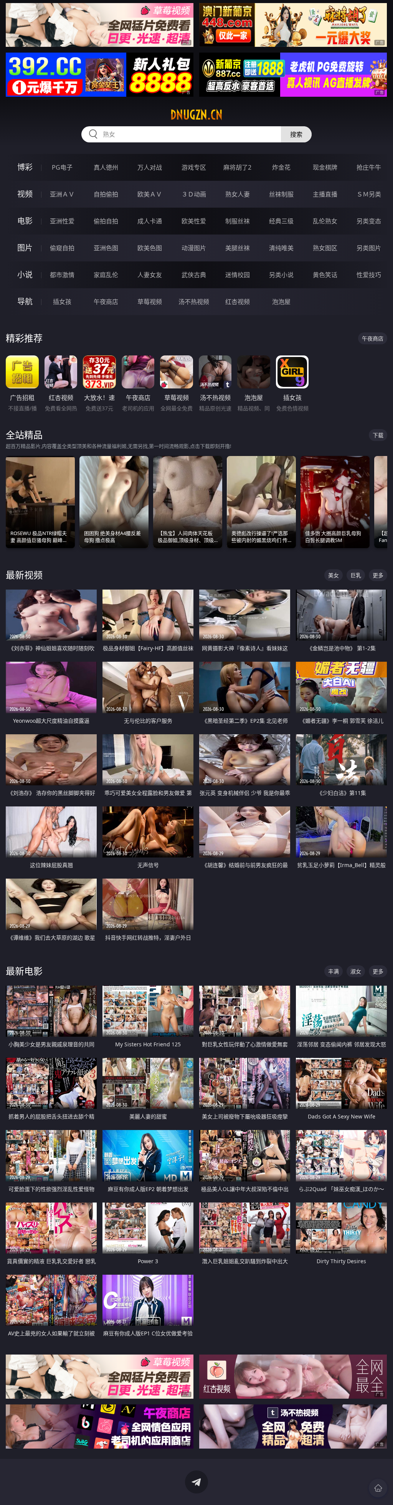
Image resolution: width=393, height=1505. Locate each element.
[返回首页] (378, 1488)
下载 (378, 435)
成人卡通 (149, 221)
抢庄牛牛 (369, 167)
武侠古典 (194, 275)
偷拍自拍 (106, 221)
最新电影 (24, 971)
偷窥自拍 (62, 248)
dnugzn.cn (196, 114)
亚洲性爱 (62, 221)
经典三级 (281, 221)
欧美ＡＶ (149, 194)
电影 (25, 221)
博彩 (25, 167)
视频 (25, 194)
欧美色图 (149, 248)
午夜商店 (106, 301)
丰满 (333, 971)
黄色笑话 (325, 275)
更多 (378, 575)
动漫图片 (194, 248)
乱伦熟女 (325, 221)
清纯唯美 (281, 248)
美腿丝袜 (237, 248)
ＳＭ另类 (369, 194)
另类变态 (369, 221)
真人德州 (106, 167)
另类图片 (369, 248)
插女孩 (62, 301)
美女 (333, 575)
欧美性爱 (194, 221)
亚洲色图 (106, 248)
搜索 (296, 134)
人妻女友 (149, 275)
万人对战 (149, 167)
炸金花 (281, 167)
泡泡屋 (281, 301)
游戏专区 (194, 167)
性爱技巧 (369, 275)
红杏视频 (237, 301)
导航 (25, 301)
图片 (25, 248)
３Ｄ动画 (194, 194)
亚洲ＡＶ (62, 194)
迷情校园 (237, 275)
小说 (25, 274)
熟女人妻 (237, 194)
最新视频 (24, 574)
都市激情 (62, 275)
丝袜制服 (281, 194)
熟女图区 (325, 248)
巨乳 (355, 575)
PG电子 (62, 167)
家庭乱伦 (106, 275)
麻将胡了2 (237, 167)
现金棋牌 (325, 167)
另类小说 (281, 275)
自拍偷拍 (106, 194)
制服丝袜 (237, 221)
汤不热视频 (193, 301)
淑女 (355, 971)
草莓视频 (149, 301)
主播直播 (325, 194)
